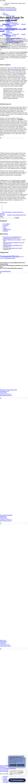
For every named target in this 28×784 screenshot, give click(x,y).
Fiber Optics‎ (22, 256)
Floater (8, 31)
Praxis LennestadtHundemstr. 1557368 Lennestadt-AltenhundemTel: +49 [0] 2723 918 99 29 (8, 767)
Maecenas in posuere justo (14, 69)
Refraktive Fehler (10, 16)
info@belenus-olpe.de (5, 646)
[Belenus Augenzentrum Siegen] (8, 9)
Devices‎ (14, 25)
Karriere (8, 36)
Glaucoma (5, 225)
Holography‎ (8, 258)
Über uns (5, 776)
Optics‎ (13, 258)
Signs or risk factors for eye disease (11, 239)
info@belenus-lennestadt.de (7, 771)
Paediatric (5, 231)
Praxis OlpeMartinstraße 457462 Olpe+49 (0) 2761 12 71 (5, 642)
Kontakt (5, 779)
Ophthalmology (6, 24)
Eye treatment (6, 224)
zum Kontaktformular (5, 271)
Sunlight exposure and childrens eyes (12, 245)
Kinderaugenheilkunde (11, 23)
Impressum (5, 782)
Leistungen (6, 14)
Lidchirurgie (9, 32)
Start (4, 13)
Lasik (4, 226)
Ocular (4, 228)
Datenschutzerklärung (8, 780)
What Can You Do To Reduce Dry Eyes (13, 242)
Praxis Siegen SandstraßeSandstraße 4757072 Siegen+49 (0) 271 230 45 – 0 (6, 517)
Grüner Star (9, 27)
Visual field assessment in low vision (12, 248)
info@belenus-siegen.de (6, 395)
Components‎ (8, 25)
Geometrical (2, 258)
